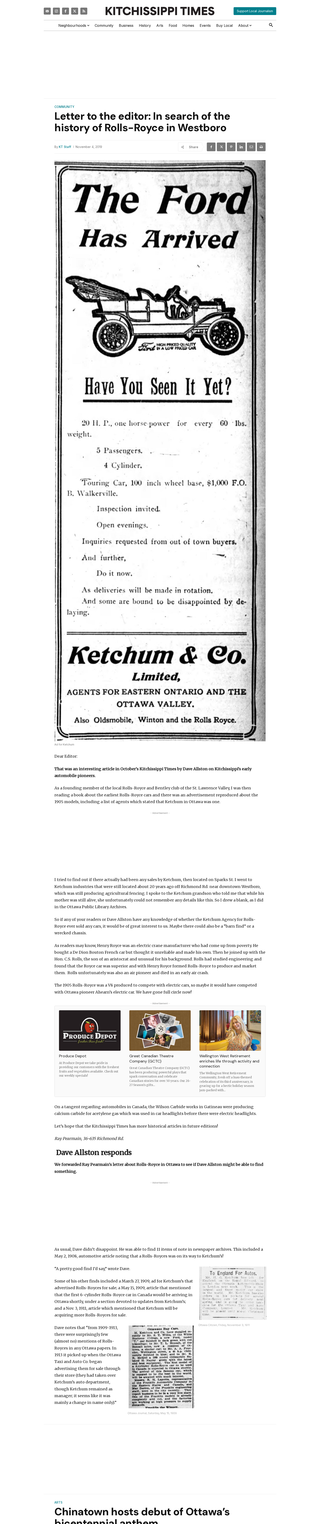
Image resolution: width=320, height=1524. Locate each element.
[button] (271, 25)
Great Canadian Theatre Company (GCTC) (151, 1058)
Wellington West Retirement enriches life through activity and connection (229, 1061)
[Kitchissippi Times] (160, 11)
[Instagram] (56, 11)
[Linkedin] (241, 147)
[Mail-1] (47, 11)
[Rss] (83, 11)
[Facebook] (65, 11)
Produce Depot (72, 1056)
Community (64, 106)
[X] (221, 147)
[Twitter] (74, 11)
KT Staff (65, 146)
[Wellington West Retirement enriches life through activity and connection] (230, 1030)
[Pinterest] (231, 147)
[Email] (251, 147)
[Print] (261, 147)
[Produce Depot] (90, 1030)
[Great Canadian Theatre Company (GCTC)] (160, 1030)
